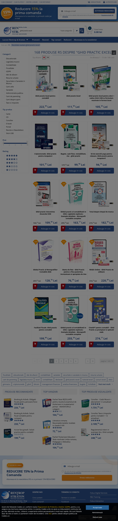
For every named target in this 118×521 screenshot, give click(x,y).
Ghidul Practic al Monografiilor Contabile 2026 (45, 271)
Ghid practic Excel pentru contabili (45, 97)
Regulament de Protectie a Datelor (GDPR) (54, 507)
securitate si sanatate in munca (75, 375)
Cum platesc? (19, 2)
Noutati (45, 40)
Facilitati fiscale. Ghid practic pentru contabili (45, 328)
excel (38, 379)
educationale (18, 375)
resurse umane (96, 375)
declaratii (59, 379)
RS (9, 45)
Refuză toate (97, 517)
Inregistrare (94, 2)
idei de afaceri (32, 375)
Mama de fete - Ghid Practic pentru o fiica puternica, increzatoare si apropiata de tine (73, 272)
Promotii (36, 40)
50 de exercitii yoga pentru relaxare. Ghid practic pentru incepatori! (101, 156)
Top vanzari (56, 40)
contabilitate (45, 375)
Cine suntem (37, 497)
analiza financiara (70, 384)
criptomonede (18, 384)
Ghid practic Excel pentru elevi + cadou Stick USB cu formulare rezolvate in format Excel (101, 98)
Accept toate (97, 507)
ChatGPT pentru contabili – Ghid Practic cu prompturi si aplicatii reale (101, 329)
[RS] (15, 31)
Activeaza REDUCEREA (104, 11)
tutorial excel (87, 379)
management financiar (51, 384)
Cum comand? (6, 2)
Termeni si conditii (68, 497)
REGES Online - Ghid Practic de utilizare (101, 271)
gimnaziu (6, 384)
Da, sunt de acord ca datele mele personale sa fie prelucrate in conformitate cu (88, 472)
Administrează (97, 512)
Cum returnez (44, 2)
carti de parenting (10, 379)
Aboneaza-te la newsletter (85, 40)
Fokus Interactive (97, 501)
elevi (110, 379)
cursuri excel (101, 379)
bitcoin (36, 384)
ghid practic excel (72, 379)
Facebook (65, 502)
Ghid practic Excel (73, 96)
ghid (29, 384)
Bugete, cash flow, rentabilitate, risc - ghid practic (73, 155)
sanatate (56, 375)
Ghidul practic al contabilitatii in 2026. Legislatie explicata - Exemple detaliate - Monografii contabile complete (73, 215)
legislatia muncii (26, 379)
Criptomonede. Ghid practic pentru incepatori (45, 155)
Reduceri (68, 40)
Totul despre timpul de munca (101, 212)
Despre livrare (32, 2)
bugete (82, 384)
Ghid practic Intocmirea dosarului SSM (45, 213)
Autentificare (110, 2)
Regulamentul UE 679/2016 (73, 473)
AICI (50, 513)
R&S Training (95, 497)
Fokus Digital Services (98, 493)
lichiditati (92, 384)
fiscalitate (6, 375)
